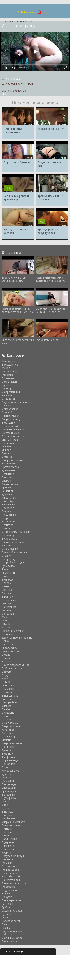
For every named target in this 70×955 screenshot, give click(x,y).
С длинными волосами (15, 402)
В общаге (8, 753)
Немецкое (8, 473)
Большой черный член (15, 552)
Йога (5, 917)
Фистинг (7, 603)
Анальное (8, 859)
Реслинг (6, 405)
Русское (6, 914)
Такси (5, 835)
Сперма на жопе (12, 743)
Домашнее (8, 470)
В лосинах (8, 849)
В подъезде (9, 784)
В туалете (8, 661)
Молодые (7, 374)
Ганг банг (7, 903)
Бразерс (7, 453)
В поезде (7, 477)
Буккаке (6, 767)
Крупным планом (12, 931)
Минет (6, 368)
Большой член (10, 364)
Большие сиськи (12, 825)
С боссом (7, 934)
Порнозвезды (10, 760)
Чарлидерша (9, 839)
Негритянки (9, 600)
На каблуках (9, 873)
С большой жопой (13, 938)
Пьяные (6, 658)
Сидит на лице (10, 484)
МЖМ (5, 620)
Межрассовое (10, 869)
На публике (9, 463)
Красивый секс (11, 651)
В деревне (8, 842)
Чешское (7, 395)
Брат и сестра (10, 467)
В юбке (6, 709)
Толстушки (8, 361)
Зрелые (6, 487)
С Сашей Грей (10, 736)
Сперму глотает (11, 726)
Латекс (6, 924)
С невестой (9, 398)
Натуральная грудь (13, 856)
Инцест (6, 450)
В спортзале (9, 538)
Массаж (6, 593)
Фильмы (7, 610)
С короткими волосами (16, 531)
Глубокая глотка (12, 668)
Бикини (6, 624)
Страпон (7, 555)
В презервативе (11, 900)
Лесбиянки (8, 818)
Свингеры (7, 388)
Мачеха (6, 617)
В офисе (7, 456)
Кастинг (6, 545)
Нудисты (7, 828)
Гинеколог (8, 685)
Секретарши (9, 381)
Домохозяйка (10, 409)
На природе (13, 78)
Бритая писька (11, 432)
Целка (5, 808)
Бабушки (7, 671)
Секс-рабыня (9, 702)
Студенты (8, 675)
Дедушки (7, 494)
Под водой (8, 764)
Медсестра (8, 886)
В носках (7, 811)
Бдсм (5, 385)
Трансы (6, 750)
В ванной (7, 596)
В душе (6, 682)
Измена (6, 740)
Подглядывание (11, 890)
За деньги (8, 490)
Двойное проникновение (17, 637)
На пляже (7, 644)
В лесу (6, 893)
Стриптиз (7, 525)
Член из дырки (10, 415)
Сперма (6, 480)
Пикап (5, 716)
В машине (8, 845)
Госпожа (7, 699)
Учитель (7, 815)
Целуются (8, 688)
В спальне (8, 712)
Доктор (6, 774)
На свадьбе (9, 514)
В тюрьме (8, 634)
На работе (8, 443)
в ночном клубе (11, 426)
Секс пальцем (10, 723)
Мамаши (7, 862)
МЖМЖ (6, 528)
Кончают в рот (11, 880)
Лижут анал (9, 497)
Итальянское (10, 439)
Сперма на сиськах (13, 822)
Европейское (10, 647)
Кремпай (7, 852)
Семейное (8, 613)
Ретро (5, 518)
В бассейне (9, 422)
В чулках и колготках (15, 883)
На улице (7, 692)
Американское (10, 770)
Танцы (6, 586)
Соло (5, 804)
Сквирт (6, 801)
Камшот (7, 576)
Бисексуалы (9, 787)
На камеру (8, 535)
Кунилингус (8, 566)
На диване (8, 746)
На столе (7, 832)
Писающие (8, 378)
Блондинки (8, 504)
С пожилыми (9, 866)
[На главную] (27, 12)
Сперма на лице (11, 419)
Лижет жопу (9, 941)
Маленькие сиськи (13, 429)
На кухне (7, 897)
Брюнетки (8, 781)
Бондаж (6, 511)
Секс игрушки (10, 549)
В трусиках (8, 521)
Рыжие (6, 927)
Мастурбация (10, 371)
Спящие (6, 705)
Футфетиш (8, 757)
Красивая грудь (11, 920)
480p (5, 94)
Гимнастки (8, 572)
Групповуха (9, 791)
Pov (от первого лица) (15, 665)
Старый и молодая (13, 562)
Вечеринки (8, 794)
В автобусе (9, 501)
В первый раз (10, 695)
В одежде (8, 579)
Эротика (7, 589)
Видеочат (8, 508)
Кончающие (9, 607)
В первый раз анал (13, 460)
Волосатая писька (13, 436)
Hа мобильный (11, 876)
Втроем (6, 583)
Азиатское (8, 729)
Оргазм (6, 446)
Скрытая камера (12, 910)
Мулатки (7, 777)
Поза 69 (6, 719)
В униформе (9, 798)
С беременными (11, 392)
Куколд (6, 627)
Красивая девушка (13, 630)
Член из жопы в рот (14, 542)
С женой (7, 412)
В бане (6, 654)
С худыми (7, 733)
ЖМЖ (5, 678)
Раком (6, 569)
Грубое (6, 907)
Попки (5, 641)
